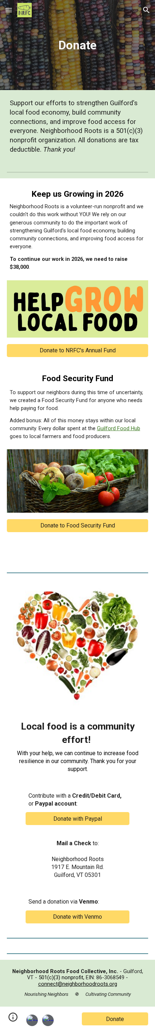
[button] (8, 10)
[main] (78, 45)
